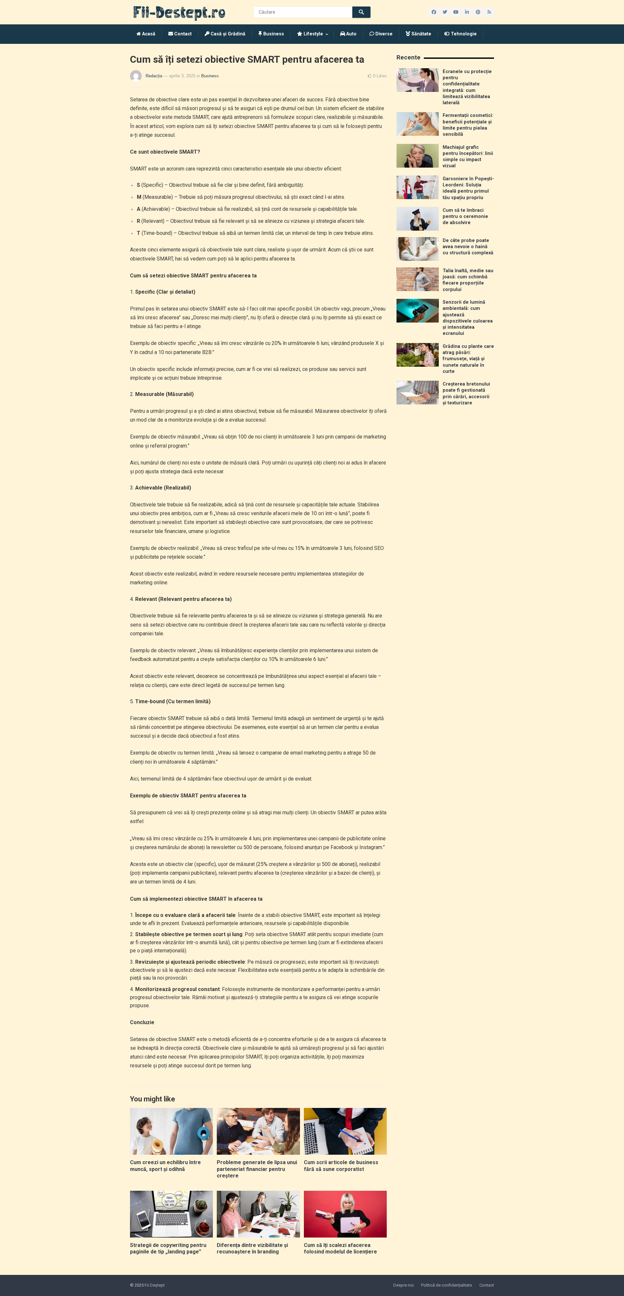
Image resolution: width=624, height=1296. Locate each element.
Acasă (148, 34)
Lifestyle (312, 34)
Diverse (383, 34)
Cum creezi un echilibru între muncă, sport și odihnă (165, 1165)
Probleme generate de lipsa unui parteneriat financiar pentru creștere (257, 1169)
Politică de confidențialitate (446, 1285)
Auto (351, 34)
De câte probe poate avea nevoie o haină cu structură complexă (468, 247)
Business (273, 34)
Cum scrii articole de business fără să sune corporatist (341, 1165)
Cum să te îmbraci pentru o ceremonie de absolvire (465, 217)
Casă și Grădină (227, 34)
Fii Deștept (155, 1285)
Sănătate (420, 34)
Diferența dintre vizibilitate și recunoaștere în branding (252, 1248)
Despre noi (403, 1285)
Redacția (154, 75)
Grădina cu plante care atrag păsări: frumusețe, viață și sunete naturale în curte (468, 359)
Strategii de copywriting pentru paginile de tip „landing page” (168, 1248)
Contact (182, 34)
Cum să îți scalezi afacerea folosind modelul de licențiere (340, 1248)
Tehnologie (463, 34)
